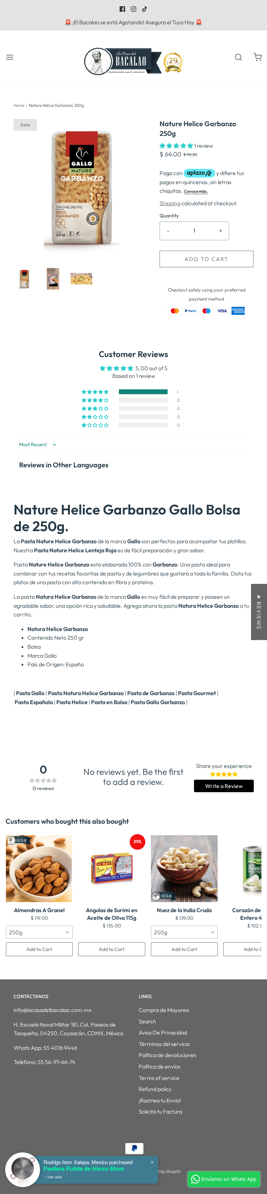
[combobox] (39, 932)
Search (147, 1021)
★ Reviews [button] (259, 612)
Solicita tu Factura (160, 1111)
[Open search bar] (238, 57)
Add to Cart (39, 949)
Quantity (169, 216)
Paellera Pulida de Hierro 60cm (83, 1168)
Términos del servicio (164, 1043)
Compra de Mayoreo (164, 1009)
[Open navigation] (9, 57)
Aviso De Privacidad (163, 1032)
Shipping (170, 203)
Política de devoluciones (167, 1055)
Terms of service (159, 1077)
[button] (24, 278)
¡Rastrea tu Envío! (160, 1100)
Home (19, 105)
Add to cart (206, 259)
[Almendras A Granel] (39, 868)
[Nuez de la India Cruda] (184, 868)
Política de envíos (159, 1066)
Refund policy (155, 1088)
